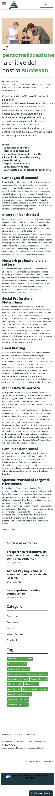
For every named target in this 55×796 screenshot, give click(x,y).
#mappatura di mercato (18, 679)
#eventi (43, 689)
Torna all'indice (8, 529)
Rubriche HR (12, 640)
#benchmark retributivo (17, 704)
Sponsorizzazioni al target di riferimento (27, 169)
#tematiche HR (14, 659)
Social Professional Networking (22, 157)
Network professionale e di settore (24, 154)
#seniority (27, 659)
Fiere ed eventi (13, 622)
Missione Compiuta (15, 634)
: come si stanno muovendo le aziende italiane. (27, 574)
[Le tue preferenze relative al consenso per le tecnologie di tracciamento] (41, 793)
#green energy (14, 689)
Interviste (11, 628)
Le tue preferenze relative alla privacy (30, 776)
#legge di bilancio (38, 679)
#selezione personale (17, 664)
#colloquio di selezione (18, 699)
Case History (12, 616)
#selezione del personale (18, 669)
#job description (15, 684)
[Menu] (4, 3)
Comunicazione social (16, 166)
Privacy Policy (32, 761)
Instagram (31, 734)
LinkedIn (18, 734)
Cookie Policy (46, 761)
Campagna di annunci (16, 147)
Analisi (28, 84)
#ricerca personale (15, 674)
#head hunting (31, 684)
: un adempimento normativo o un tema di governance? (27, 555)
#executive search (30, 689)
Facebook (6, 734)
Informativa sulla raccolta (18, 782)
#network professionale (36, 674)
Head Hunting (12, 160)
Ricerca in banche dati (16, 150)
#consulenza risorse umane (19, 694)
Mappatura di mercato (17, 163)
